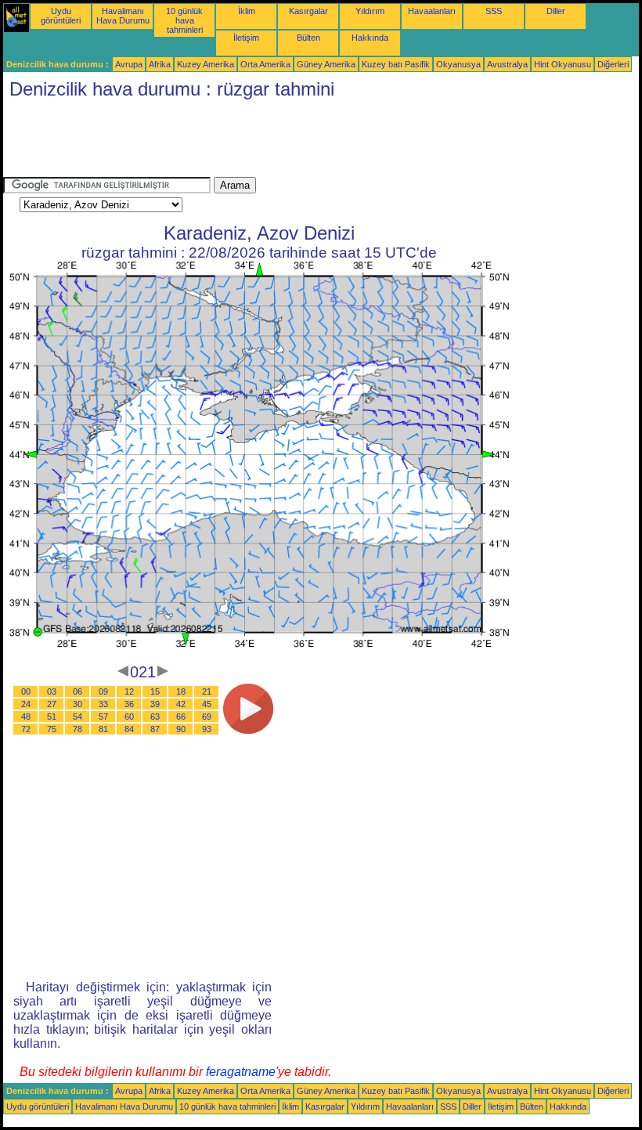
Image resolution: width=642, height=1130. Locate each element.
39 (155, 704)
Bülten (308, 37)
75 (51, 729)
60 (129, 716)
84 (129, 729)
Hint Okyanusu (562, 64)
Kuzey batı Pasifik (396, 64)
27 (51, 704)
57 (103, 716)
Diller (555, 11)
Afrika (160, 64)
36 (129, 704)
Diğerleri (613, 64)
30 (77, 704)
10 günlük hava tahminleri (184, 20)
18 (181, 691)
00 (26, 691)
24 (26, 704)
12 (129, 691)
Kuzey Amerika (205, 64)
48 (26, 716)
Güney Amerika (326, 64)
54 (77, 716)
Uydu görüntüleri (61, 15)
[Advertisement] (288, 142)
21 (206, 691)
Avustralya (507, 64)
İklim (246, 11)
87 (155, 729)
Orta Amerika (265, 64)
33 (103, 704)
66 (181, 716)
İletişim (246, 37)
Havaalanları (432, 11)
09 (103, 691)
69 (206, 716)
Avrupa (128, 64)
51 (51, 716)
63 (155, 716)
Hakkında (370, 37)
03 (51, 691)
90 (181, 729)
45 (206, 704)
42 (181, 704)
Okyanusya (458, 64)
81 (103, 729)
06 (77, 691)
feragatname (241, 1071)
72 (26, 729)
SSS (493, 11)
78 (77, 729)
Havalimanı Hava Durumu (123, 15)
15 (155, 691)
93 (206, 729)
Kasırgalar (308, 11)
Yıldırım (369, 11)
